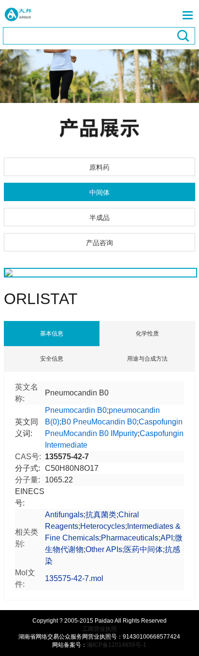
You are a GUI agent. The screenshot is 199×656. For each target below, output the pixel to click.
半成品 (99, 217)
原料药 (99, 167)
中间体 (99, 192)
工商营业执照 (99, 629)
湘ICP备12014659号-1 (116, 644)
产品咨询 (99, 243)
